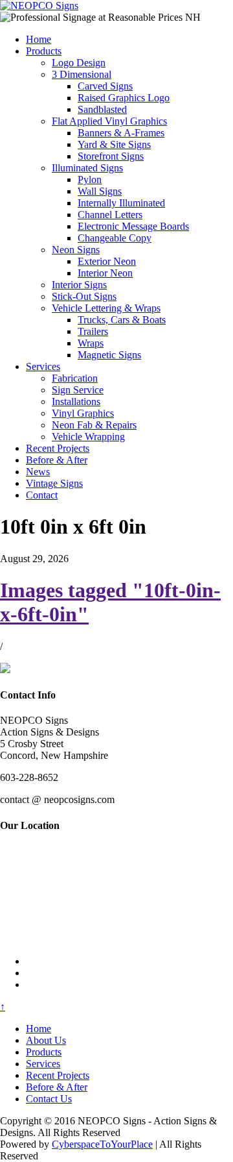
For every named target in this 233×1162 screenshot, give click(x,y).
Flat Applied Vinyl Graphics (109, 121)
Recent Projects (57, 448)
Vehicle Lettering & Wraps (106, 308)
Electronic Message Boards (133, 226)
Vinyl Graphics (83, 413)
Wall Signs (100, 191)
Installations (76, 401)
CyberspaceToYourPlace (102, 1144)
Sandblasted (102, 109)
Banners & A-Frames (121, 132)
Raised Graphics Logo (124, 97)
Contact (42, 495)
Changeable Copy (114, 237)
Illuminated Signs (87, 167)
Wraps (91, 343)
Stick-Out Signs (84, 296)
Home (38, 39)
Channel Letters (110, 214)
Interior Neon (105, 272)
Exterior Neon (107, 261)
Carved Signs (105, 86)
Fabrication (75, 378)
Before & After (56, 459)
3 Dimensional (81, 74)
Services (43, 366)
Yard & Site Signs (114, 144)
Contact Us (49, 1098)
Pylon (90, 179)
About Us (46, 1040)
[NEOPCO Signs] (39, 5)
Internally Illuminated (121, 202)
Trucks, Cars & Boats (122, 319)
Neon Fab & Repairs (94, 424)
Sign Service (78, 389)
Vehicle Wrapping (88, 436)
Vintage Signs (54, 483)
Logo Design (78, 62)
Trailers (93, 331)
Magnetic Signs (109, 354)
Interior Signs (79, 284)
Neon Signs (76, 249)
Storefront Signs (111, 156)
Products (43, 50)
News (38, 471)
